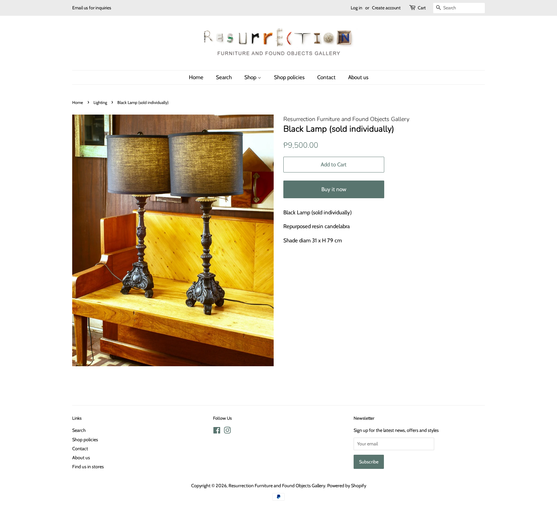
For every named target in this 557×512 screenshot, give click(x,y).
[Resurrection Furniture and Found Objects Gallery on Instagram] (227, 431)
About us (358, 77)
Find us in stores (88, 467)
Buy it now (333, 189)
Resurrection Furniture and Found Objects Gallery (277, 486)
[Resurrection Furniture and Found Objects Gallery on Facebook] (216, 431)
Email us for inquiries (91, 8)
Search (224, 77)
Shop (251, 77)
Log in (356, 8)
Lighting (100, 102)
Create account (386, 8)
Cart (422, 8)
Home (196, 77)
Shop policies (289, 77)
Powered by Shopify (346, 486)
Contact (326, 77)
